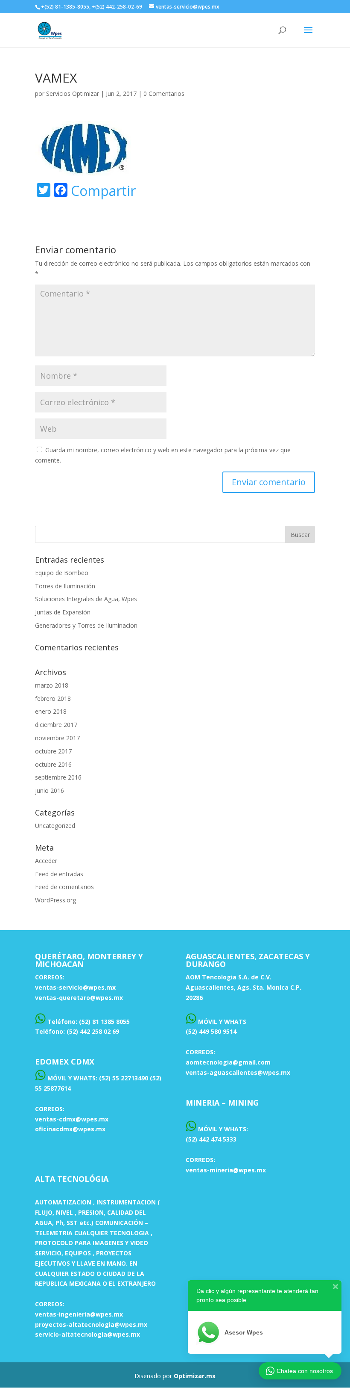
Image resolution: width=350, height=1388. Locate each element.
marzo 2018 (51, 685)
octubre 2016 (53, 764)
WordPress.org (55, 900)
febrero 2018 (53, 698)
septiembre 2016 (58, 777)
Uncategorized (55, 826)
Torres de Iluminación (65, 586)
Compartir (103, 191)
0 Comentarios (163, 93)
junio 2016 (49, 790)
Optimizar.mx (195, 1376)
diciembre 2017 (56, 725)
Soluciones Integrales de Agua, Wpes (86, 599)
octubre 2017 (53, 751)
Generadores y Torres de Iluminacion (86, 625)
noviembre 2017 (57, 738)
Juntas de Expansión (62, 612)
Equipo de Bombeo (61, 573)
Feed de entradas (59, 874)
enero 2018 (51, 711)
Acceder (46, 861)
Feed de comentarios (64, 887)
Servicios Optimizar (72, 93)
